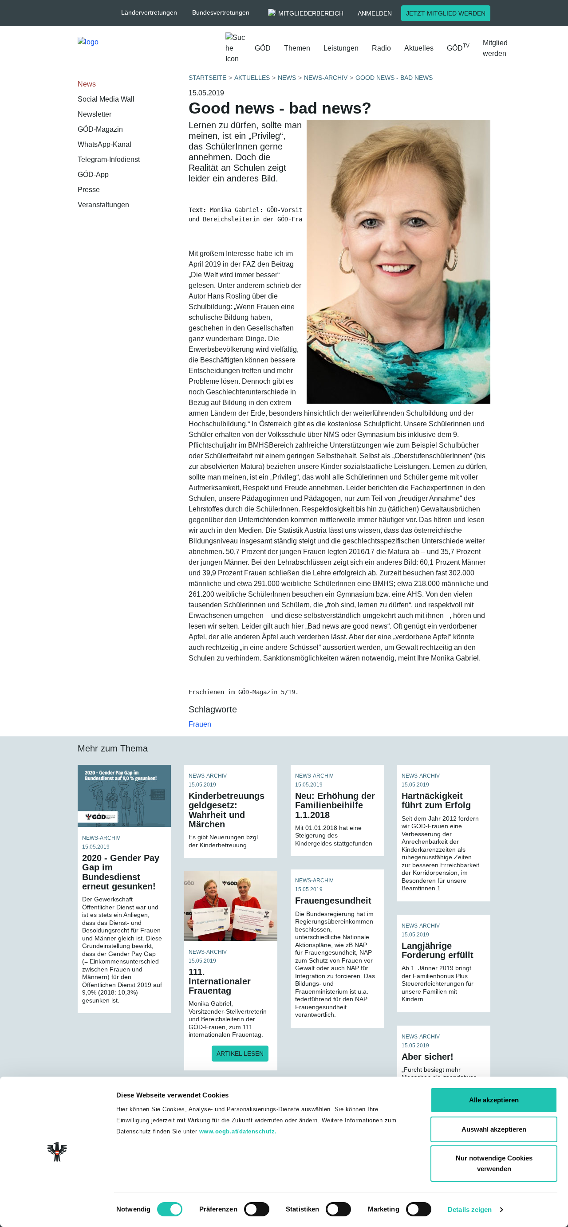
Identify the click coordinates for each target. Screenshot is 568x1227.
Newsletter (94, 114)
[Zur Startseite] (148, 50)
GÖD (263, 48)
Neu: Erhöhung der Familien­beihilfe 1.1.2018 (335, 805)
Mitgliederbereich (310, 13)
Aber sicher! (428, 1057)
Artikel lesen (240, 1053)
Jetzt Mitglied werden (445, 13)
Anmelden (375, 13)
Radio (381, 48)
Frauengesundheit (333, 900)
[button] (153, 12)
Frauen (200, 724)
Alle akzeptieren (494, 1100)
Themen (297, 48)
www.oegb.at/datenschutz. (238, 1131)
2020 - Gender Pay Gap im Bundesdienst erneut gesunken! (120, 872)
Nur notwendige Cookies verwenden (494, 1163)
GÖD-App (93, 174)
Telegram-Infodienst (109, 159)
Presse (89, 189)
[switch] (256, 1209)
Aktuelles (419, 48)
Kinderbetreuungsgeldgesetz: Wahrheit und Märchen (226, 810)
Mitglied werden (495, 48)
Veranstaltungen (103, 204)
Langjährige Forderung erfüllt (437, 950)
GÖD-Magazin (100, 129)
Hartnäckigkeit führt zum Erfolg (436, 800)
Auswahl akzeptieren (494, 1129)
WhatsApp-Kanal (104, 144)
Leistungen (341, 48)
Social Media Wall (106, 99)
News (87, 84)
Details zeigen (470, 1209)
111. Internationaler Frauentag (220, 981)
